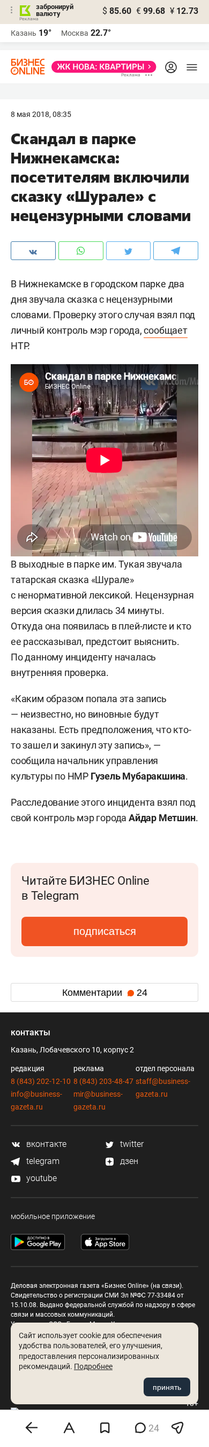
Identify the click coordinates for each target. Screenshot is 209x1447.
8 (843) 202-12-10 (41, 1081)
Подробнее (93, 1366)
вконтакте (45, 1144)
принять (167, 1387)
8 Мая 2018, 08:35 (41, 114)
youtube (40, 1178)
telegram (41, 1161)
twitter (131, 1144)
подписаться (104, 931)
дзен (128, 1161)
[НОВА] (100, 67)
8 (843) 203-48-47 (103, 1081)
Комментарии (104, 992)
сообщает (165, 330)
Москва (74, 33)
